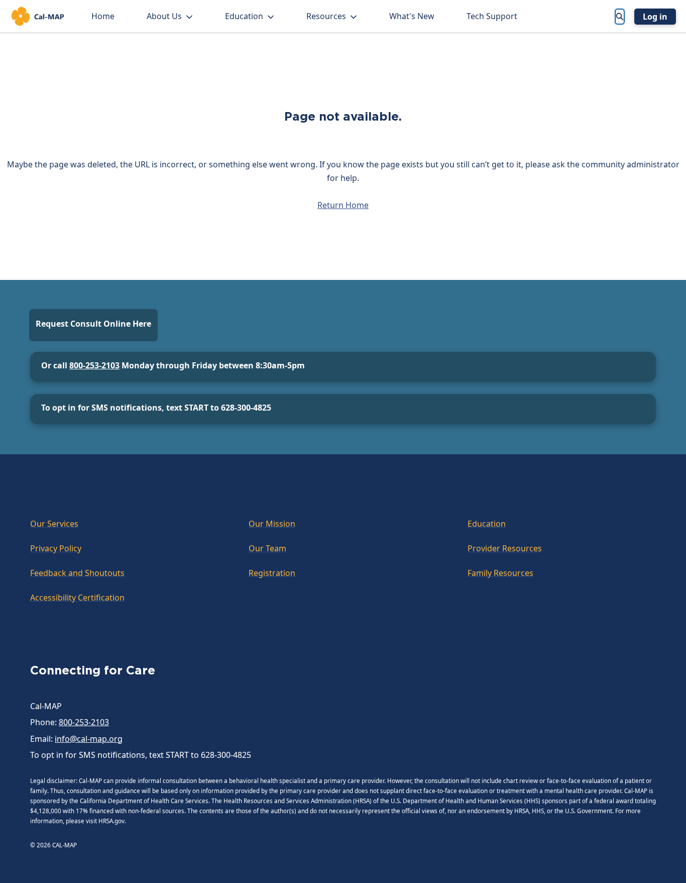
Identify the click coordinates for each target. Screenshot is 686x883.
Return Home (343, 205)
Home (103, 16)
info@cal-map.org (89, 738)
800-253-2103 (94, 365)
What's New (411, 16)
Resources (326, 16)
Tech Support (492, 16)
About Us (164, 16)
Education (244, 16)
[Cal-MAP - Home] (37, 16)
